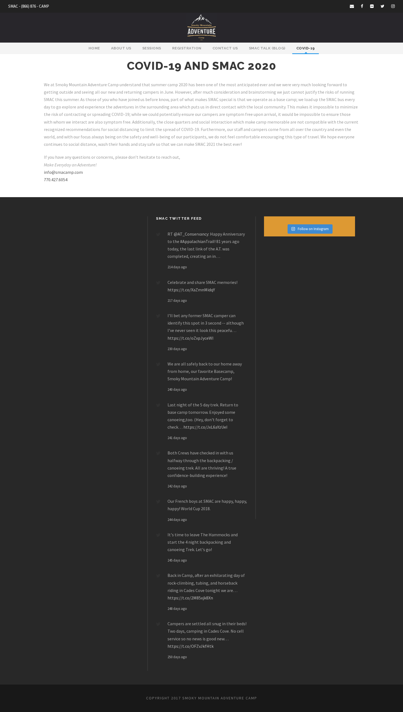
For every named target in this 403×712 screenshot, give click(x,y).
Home (94, 48)
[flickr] (372, 6)
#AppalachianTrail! (197, 241)
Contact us (225, 48)
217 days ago (177, 300)
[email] (352, 6)
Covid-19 (305, 48)
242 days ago (177, 486)
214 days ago (177, 267)
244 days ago (177, 519)
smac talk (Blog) (267, 48)
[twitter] (382, 6)
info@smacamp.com (63, 172)
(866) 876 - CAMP (35, 6)
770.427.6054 (55, 179)
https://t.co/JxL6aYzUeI (205, 427)
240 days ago (177, 389)
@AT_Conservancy (191, 234)
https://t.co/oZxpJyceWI (191, 338)
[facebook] (362, 6)
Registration (187, 48)
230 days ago (177, 349)
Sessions (151, 48)
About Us (121, 48)
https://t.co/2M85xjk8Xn (190, 598)
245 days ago (177, 560)
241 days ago (177, 437)
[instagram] (393, 6)
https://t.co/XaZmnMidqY (191, 289)
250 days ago (177, 657)
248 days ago (177, 608)
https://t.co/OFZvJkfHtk (191, 646)
